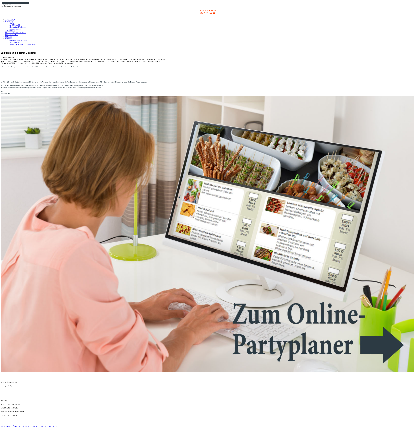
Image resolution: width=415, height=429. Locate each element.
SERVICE (8, 37)
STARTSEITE (10, 19)
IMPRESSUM (15, 42)
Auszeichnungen (15, 29)
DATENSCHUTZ (50, 426)
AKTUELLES (15, 25)
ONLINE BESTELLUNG (19, 40)
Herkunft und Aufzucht (17, 27)
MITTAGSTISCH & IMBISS (15, 33)
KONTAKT (9, 39)
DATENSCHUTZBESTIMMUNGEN (23, 44)
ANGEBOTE (10, 31)
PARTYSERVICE (11, 35)
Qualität (12, 23)
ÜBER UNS (9, 21)
